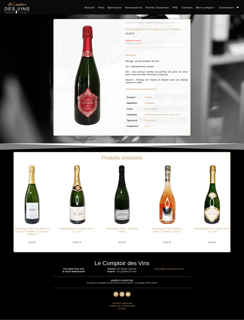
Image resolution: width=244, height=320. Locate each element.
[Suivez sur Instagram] (122, 294)
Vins (101, 7)
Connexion (226, 7)
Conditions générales (122, 303)
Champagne (140, 23)
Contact (187, 7)
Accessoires (133, 7)
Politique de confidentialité (122, 305)
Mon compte (204, 7)
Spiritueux (115, 7)
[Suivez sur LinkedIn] (128, 294)
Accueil (90, 7)
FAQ (175, 7)
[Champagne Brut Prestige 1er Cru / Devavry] (87, 124)
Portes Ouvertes (157, 7)
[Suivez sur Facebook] (115, 294)
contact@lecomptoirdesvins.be (169, 268)
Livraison (122, 308)
